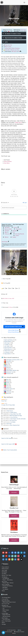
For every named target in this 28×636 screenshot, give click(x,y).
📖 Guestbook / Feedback (19, 631)
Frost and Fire (5, 599)
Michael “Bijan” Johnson (8, 582)
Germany (8, 362)
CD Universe (18, 229)
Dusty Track (4, 401)
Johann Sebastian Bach (15, 425)
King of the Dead (7, 347)
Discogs (15, 230)
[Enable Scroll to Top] (25, 633)
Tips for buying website (12, 450)
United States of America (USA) (12, 359)
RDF (13, 298)
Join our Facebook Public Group (13, 326)
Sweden (7, 382)
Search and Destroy (8, 340)
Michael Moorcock (8, 349)
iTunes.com (7, 234)
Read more (14, 492)
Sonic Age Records (19, 234)
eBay (6, 232)
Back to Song (8, 46)
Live (3, 608)
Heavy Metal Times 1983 (15, 414)
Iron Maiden (13, 422)
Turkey (7, 385)
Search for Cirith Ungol (6, 438)
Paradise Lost (14, 508)
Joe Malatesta (6, 578)
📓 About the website (8, 631)
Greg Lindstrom (7, 353)
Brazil (7, 384)
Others (3, 590)
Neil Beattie (4, 571)
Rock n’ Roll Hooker (6, 621)
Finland (7, 390)
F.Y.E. (13, 232)
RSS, (4, 298)
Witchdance (14, 532)
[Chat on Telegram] (3, 632)
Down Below (7, 163)
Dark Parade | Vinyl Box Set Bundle (18, 418)
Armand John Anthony (8, 585)
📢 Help (14, 633)
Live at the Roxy (14, 417)
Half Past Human (6, 616)
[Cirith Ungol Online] (2, 2)
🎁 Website (3, 450)
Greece (7, 366)
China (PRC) (8, 361)
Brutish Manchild (6, 614)
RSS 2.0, (7, 298)
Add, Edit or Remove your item (12, 50)
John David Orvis (13, 420)
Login (25, 202)
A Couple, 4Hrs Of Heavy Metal (8, 405)
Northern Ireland (9, 388)
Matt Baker (5, 587)
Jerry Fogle (6, 346)
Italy (7, 364)
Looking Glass (7, 48)
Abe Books (7, 227)
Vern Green (4, 581)
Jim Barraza (6, 352)
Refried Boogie (14, 484)
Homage (4, 624)
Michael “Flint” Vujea (6, 575)
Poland (7, 367)
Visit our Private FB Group (13, 332)
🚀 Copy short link (8, 45)
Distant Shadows (15, 48)
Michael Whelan (7, 341)
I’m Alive (4, 611)
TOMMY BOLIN (18, 122)
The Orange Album (6, 597)
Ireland (7, 393)
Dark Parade (5, 241)
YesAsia (14, 237)
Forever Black (5, 613)
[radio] (4, 288)
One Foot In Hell (5, 603)
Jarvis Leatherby (5, 584)
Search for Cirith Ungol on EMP (8, 444)
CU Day (10, 307)
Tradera (17, 235)
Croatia (7, 387)
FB (19, 51)
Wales (7, 379)
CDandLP (7, 230)
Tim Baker (6, 344)
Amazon (15, 227)
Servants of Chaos (7, 606)
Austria (7, 381)
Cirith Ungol (23, 30)
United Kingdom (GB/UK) (11, 370)
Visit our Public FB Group (13, 330)
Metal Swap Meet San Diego (16, 415)
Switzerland (8, 373)
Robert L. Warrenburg (7, 579)
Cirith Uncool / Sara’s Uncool (9, 602)
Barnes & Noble (8, 229)
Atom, (10, 298)
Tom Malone (5, 589)
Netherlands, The (9, 372)
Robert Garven (7, 350)
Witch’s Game (6, 610)
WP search (14, 51)
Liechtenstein (8, 391)
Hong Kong (8, 369)
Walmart (6, 237)
